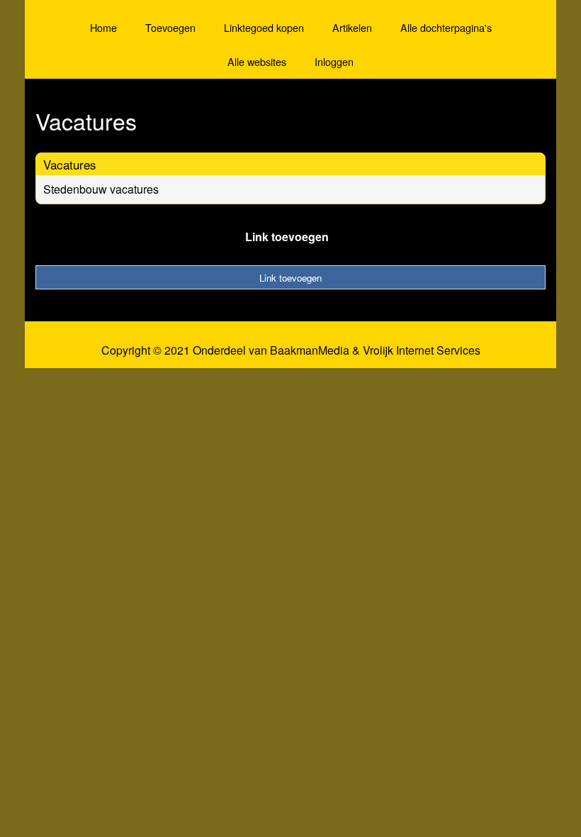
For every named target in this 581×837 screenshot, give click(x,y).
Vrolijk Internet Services (421, 350)
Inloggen (334, 61)
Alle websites (256, 61)
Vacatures (69, 164)
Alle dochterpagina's (446, 27)
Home (103, 27)
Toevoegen (170, 27)
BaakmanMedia (309, 350)
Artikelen (352, 27)
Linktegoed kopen (264, 27)
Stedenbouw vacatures (101, 189)
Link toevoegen (287, 236)
